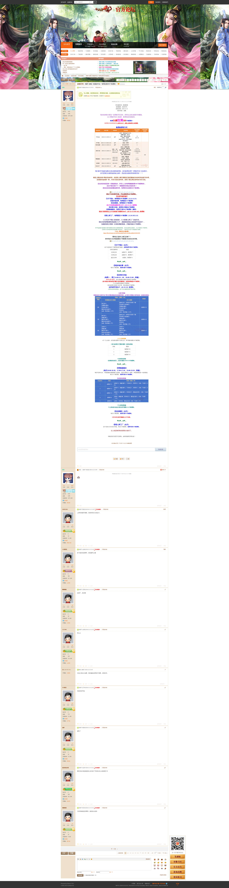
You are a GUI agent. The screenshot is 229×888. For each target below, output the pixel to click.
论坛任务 (114, 44)
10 (148, 80)
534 (64, 103)
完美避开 (65, 70)
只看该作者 (97, 87)
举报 (165, 466)
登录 (151, 2)
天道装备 (163, 54)
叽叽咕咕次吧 (65, 767)
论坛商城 (102, 45)
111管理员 (64, 549)
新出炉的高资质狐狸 (67, 61)
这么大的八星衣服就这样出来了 (70, 69)
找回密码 (157, 2)
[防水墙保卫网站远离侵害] (166, 883)
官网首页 (78, 44)
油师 (63, 727)
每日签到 (162, 45)
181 (72, 703)
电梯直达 (159, 87)
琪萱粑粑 (64, 807)
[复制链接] (122, 84)
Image (82, 859)
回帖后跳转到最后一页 (91, 875)
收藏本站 (69, 2)
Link (85, 859)
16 (72, 525)
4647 (72, 103)
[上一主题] (164, 84)
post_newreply (160, 449)
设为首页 (63, 2)
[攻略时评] (80, 84)
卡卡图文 (64, 687)
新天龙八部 (140, 883)
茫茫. (63, 87)
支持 (86, 545)
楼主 (155, 87)
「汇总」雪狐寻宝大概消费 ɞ (121, 231)
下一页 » (114, 849)
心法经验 (133, 51)
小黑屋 (133, 883)
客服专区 (147, 883)
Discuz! (69, 883)
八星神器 (110, 54)
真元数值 (125, 54)
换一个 (93, 872)
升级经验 (118, 51)
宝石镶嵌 (95, 51)
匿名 (66, 669)
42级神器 (103, 51)
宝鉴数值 (148, 54)
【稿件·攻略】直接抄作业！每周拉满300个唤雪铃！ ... (98, 75)
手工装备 (141, 51)
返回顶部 (177, 883)
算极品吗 (65, 72)
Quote (87, 859)
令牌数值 (141, 54)
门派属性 (87, 51)
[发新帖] (64, 79)
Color (80, 859)
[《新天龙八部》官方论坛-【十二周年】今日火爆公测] (114, 12)
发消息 (66, 118)
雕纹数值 (133, 54)
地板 (165, 549)
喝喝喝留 (64, 589)
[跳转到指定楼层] (165, 87)
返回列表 (121, 80)
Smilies (91, 859)
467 (72, 783)
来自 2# (164, 469)
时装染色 (156, 51)
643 (72, 565)
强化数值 (118, 54)
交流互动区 (73, 75)
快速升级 (80, 51)
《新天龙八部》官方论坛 (158, 883)
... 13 (152, 80)
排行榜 (126, 45)
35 (72, 743)
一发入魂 (65, 65)
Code (89, 859)
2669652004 (65, 509)
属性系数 (87, 54)
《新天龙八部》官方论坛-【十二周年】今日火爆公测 (62, 75)
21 (63, 565)
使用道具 (159, 466)
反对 (91, 545)
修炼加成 (95, 54)
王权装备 (156, 54)
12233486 (64, 629)
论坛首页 (67, 44)
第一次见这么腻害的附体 (69, 63)
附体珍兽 (148, 51)
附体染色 (163, 51)
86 (72, 645)
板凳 (165, 509)
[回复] (71, 79)
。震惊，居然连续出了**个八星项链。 (72, 67)
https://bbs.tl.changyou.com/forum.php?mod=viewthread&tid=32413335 (121, 233)
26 (72, 823)
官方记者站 (81, 75)
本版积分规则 (163, 875)
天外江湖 (72, 54)
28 (72, 605)
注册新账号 (165, 2)
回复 (80, 466)
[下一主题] (165, 84)
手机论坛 (90, 45)
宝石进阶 (103, 54)
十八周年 (72, 51)
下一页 (164, 80)
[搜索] (94, 2)
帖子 (90, 2)
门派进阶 (80, 54)
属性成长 (125, 51)
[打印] (162, 84)
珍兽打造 (110, 51)
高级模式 (148, 859)
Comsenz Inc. (71, 885)
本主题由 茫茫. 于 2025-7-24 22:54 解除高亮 (122, 443)
